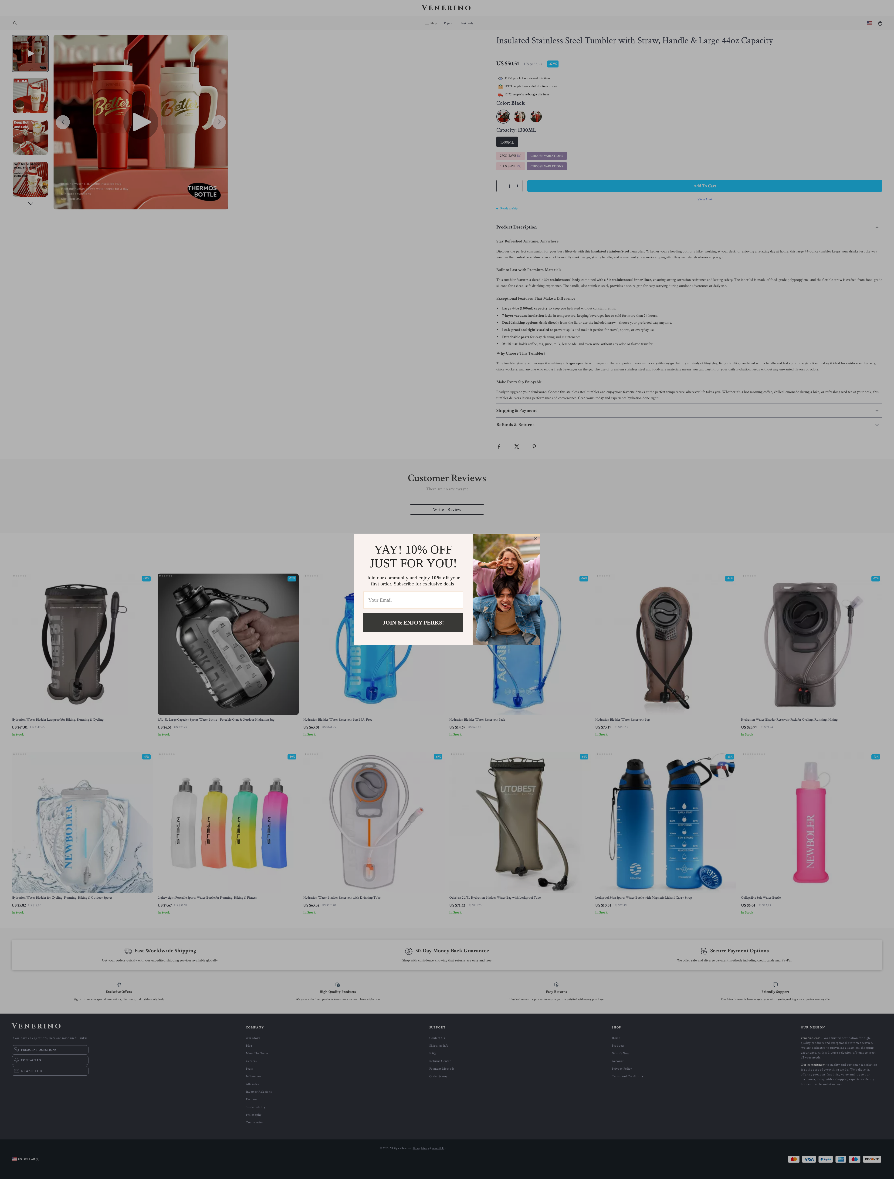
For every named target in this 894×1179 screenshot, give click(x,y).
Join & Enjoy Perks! (413, 622)
